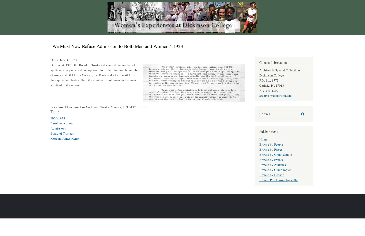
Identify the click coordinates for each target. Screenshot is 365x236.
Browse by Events (271, 159)
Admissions (58, 128)
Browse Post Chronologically (278, 180)
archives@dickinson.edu (275, 95)
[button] (194, 83)
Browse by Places (270, 149)
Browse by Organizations (276, 154)
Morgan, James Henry (65, 138)
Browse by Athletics (272, 164)
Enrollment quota (61, 123)
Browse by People (271, 144)
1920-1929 (57, 118)
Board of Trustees (62, 133)
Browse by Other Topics (275, 170)
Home (263, 139)
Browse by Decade (271, 175)
